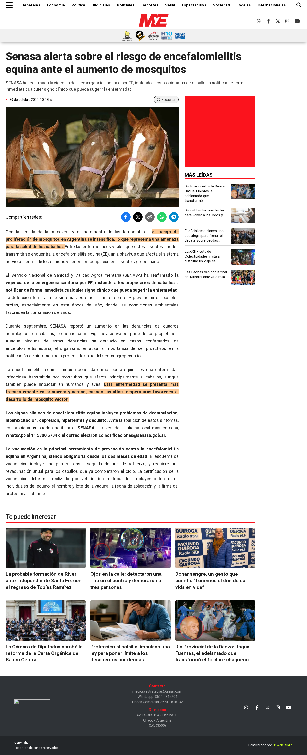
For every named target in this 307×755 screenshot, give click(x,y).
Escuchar (169, 100)
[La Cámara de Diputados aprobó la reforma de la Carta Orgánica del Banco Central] (46, 620)
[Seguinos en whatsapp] (258, 21)
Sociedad (221, 5)
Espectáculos (194, 5)
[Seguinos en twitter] (278, 21)
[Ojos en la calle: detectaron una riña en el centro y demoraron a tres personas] (130, 548)
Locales (243, 5)
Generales (30, 5)
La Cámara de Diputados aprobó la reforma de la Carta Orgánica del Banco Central (44, 653)
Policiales (126, 5)
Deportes (150, 5)
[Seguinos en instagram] (287, 21)
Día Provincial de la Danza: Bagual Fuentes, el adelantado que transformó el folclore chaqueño (213, 653)
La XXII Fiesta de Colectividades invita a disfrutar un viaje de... (202, 256)
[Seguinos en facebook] (268, 21)
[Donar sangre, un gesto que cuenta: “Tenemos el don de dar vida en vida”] (215, 548)
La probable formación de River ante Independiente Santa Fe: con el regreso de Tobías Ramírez (44, 580)
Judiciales (101, 5)
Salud (170, 5)
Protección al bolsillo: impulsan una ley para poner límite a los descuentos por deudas (130, 653)
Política (78, 5)
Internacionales (272, 5)
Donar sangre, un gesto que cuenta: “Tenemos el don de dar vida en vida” (211, 580)
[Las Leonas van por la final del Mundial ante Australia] (243, 277)
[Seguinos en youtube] (297, 21)
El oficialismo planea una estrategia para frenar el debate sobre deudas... (204, 236)
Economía (56, 5)
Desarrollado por (270, 745)
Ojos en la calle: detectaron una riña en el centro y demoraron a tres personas (126, 580)
